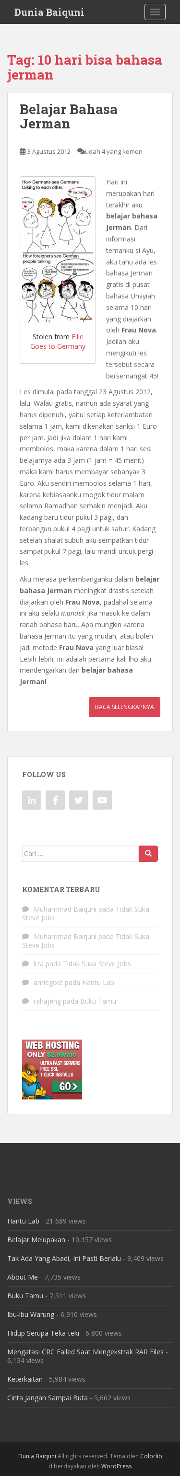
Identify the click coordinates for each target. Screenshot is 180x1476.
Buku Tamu (98, 1001)
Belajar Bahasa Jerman (69, 116)
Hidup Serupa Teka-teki (43, 1333)
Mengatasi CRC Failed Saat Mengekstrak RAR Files (85, 1351)
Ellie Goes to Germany (57, 341)
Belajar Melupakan (36, 1239)
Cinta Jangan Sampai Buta (47, 1397)
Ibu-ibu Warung (30, 1314)
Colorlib (151, 1456)
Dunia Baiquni (49, 12)
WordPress (116, 1466)
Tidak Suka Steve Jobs (97, 963)
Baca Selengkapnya (124, 707)
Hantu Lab (98, 982)
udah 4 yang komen (114, 151)
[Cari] (148, 854)
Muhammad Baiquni (65, 909)
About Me (22, 1276)
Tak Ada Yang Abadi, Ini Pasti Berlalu (64, 1258)
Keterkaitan (25, 1379)
